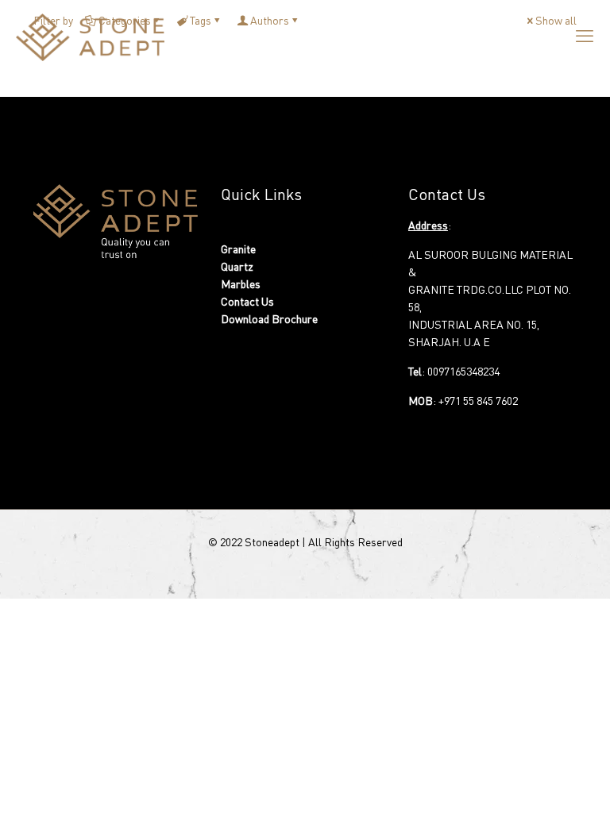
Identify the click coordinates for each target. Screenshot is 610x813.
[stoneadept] (90, 35)
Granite (238, 249)
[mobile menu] (584, 35)
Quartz (237, 266)
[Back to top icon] (544, 788)
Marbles (241, 284)
